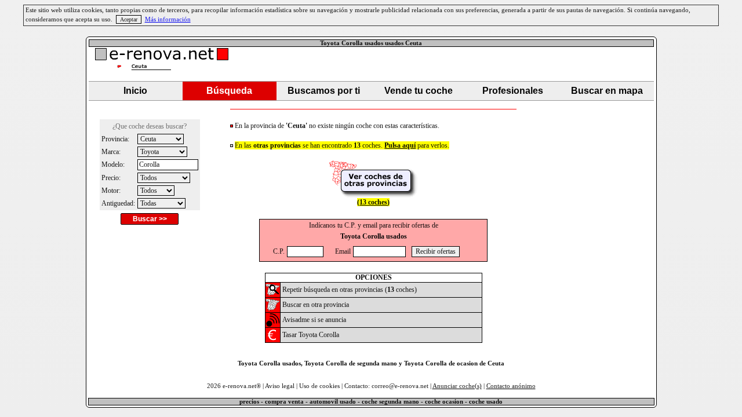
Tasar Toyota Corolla (310, 335)
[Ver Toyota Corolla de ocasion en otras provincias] (373, 195)
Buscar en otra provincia (315, 305)
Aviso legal (279, 386)
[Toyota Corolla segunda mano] (272, 294)
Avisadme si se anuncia (314, 320)
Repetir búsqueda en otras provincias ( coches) (349, 290)
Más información (168, 19)
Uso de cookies (319, 386)
